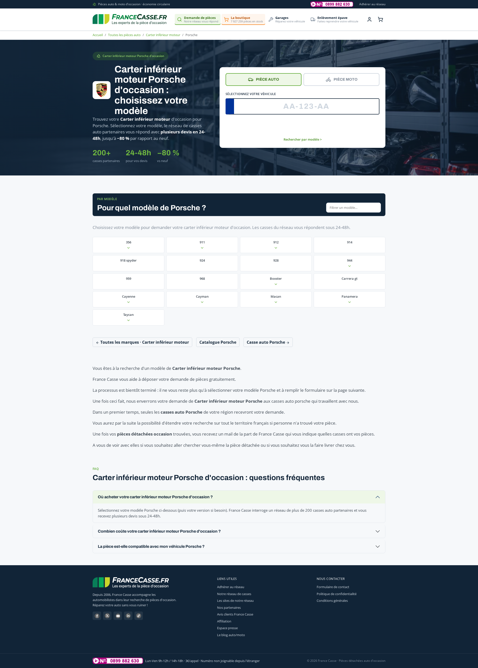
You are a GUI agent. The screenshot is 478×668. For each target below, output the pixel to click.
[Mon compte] (369, 19)
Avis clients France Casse (235, 614)
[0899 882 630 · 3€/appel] (331, 4)
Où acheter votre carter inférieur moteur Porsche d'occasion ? (155, 497)
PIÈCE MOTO (346, 79)
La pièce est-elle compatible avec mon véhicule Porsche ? (151, 546)
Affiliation (224, 621)
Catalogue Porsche (217, 342)
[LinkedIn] (128, 616)
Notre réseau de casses (234, 594)
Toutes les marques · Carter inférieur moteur (144, 342)
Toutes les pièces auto (124, 35)
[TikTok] (138, 616)
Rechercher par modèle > (303, 139)
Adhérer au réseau (372, 4)
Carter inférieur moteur (163, 35)
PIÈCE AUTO (267, 79)
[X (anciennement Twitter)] (107, 616)
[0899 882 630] (118, 661)
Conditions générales (332, 600)
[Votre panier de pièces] (380, 19)
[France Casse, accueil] (130, 19)
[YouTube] (118, 616)
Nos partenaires (229, 607)
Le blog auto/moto (231, 635)
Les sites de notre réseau (235, 600)
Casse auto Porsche (266, 342)
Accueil (98, 35)
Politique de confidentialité (337, 594)
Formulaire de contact (333, 587)
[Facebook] (97, 616)
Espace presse (227, 628)
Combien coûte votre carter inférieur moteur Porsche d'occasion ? (159, 531)
